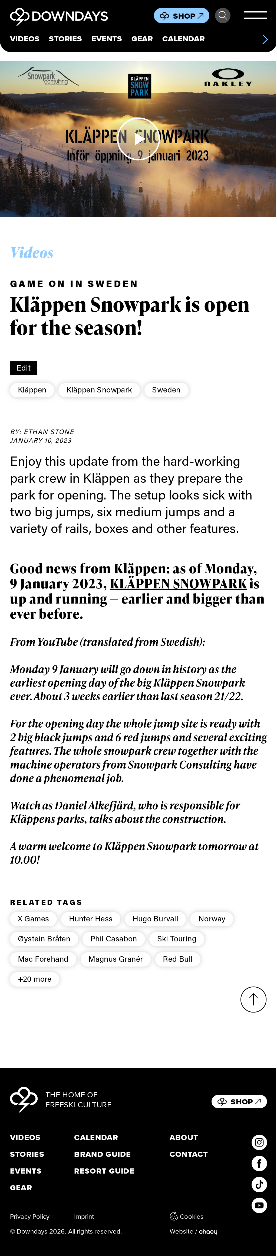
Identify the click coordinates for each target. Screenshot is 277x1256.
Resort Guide (104, 1171)
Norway (211, 918)
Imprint (84, 1216)
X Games (33, 918)
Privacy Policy (30, 1216)
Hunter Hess (91, 918)
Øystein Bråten (44, 938)
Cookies (191, 1216)
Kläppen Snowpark (99, 389)
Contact (189, 1154)
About (184, 1137)
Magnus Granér (115, 959)
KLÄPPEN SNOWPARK (178, 583)
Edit (24, 367)
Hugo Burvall (155, 918)
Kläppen (32, 389)
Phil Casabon (113, 938)
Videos (24, 39)
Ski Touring (177, 938)
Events (106, 39)
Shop (184, 16)
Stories (65, 39)
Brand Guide (102, 1154)
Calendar (183, 39)
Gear (142, 39)
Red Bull (178, 959)
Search (222, 15)
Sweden (166, 389)
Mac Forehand (43, 959)
